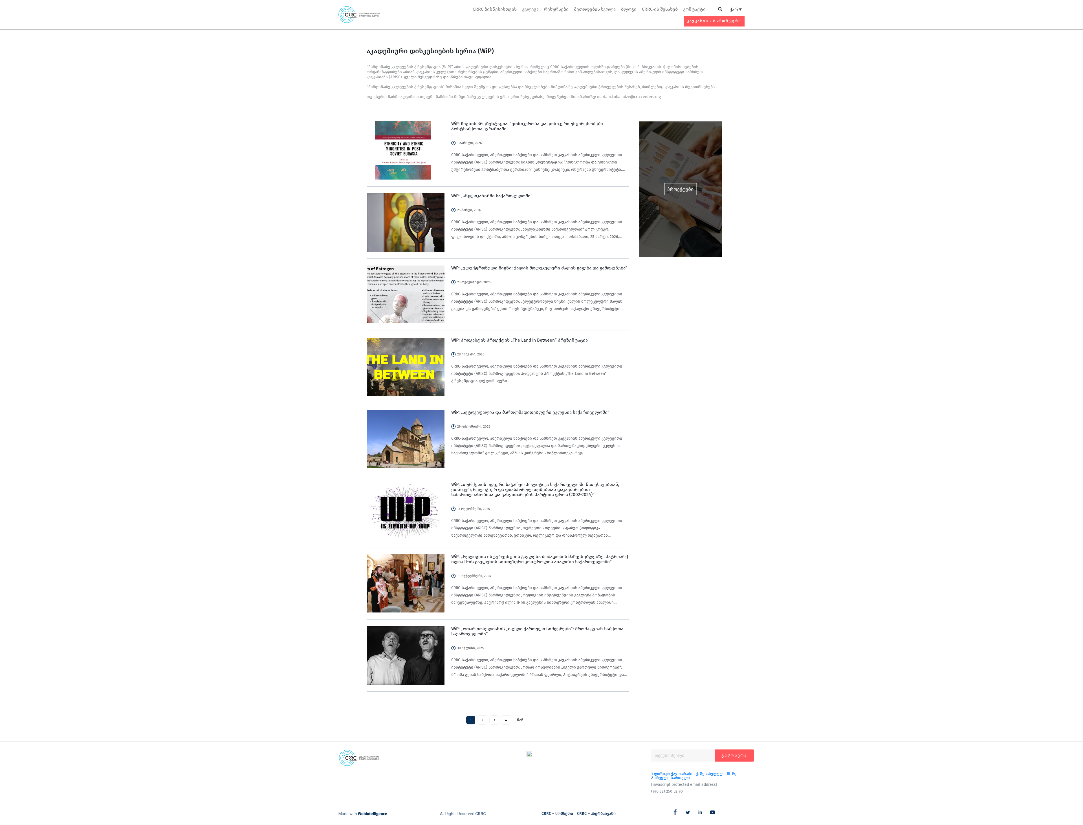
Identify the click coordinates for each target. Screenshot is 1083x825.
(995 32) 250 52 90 (667, 791)
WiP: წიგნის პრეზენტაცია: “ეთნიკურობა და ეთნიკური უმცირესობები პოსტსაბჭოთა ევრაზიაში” (527, 126)
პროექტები (680, 189)
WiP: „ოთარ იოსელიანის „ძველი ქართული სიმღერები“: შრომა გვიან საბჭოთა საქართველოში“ (537, 631)
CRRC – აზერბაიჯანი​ (596, 813)
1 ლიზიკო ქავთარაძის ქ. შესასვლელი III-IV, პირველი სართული (693, 775)
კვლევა (530, 9)
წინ (520, 720)
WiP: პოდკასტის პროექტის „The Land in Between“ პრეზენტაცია (519, 340)
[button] (720, 9)
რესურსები (556, 9)
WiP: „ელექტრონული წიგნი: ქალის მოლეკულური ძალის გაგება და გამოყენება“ (539, 268)
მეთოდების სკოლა (595, 9)
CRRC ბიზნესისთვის (495, 9)
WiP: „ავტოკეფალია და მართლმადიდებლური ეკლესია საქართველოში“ (530, 412)
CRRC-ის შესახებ (660, 9)
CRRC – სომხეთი (557, 813)
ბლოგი (629, 9)
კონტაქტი (694, 9)
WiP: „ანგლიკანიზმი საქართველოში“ (491, 195)
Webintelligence (372, 813)
